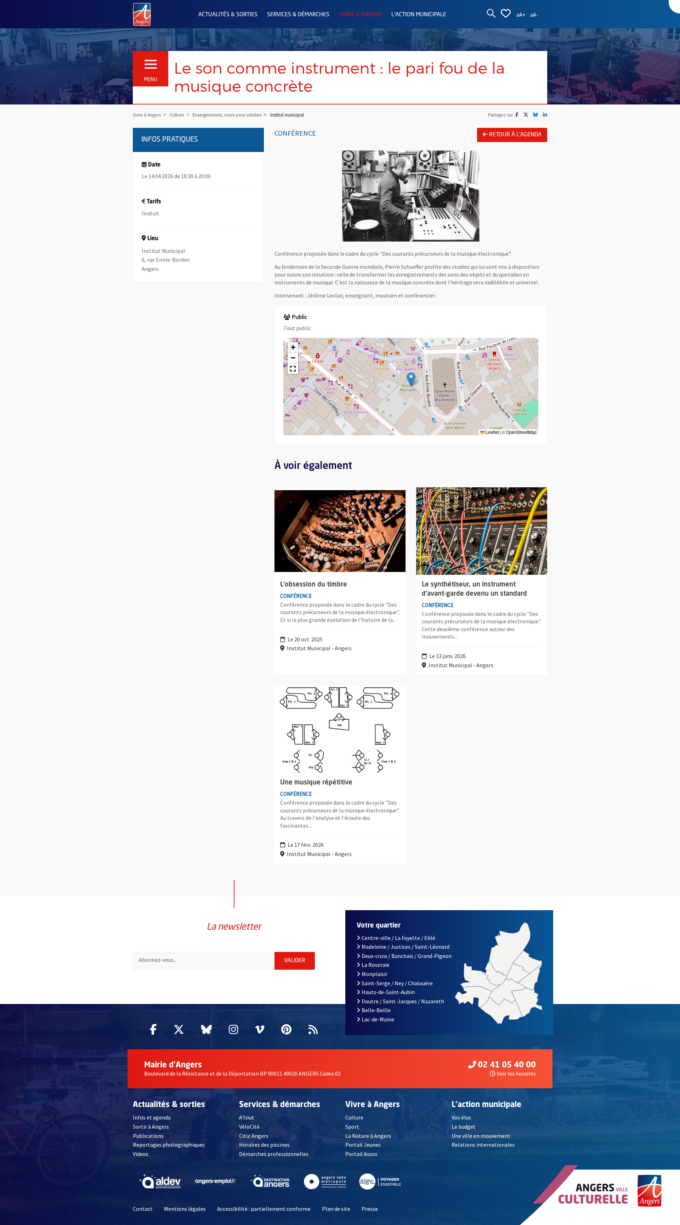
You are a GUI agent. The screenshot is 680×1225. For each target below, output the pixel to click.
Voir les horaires (516, 1073)
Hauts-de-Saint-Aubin (388, 992)
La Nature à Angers (368, 1135)
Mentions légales (185, 1208)
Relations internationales (483, 1144)
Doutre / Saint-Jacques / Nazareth (403, 1001)
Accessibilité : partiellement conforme (264, 1208)
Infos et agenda (152, 1117)
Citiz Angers (253, 1135)
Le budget (464, 1126)
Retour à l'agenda (515, 135)
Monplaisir (374, 973)
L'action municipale (418, 15)
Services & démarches (298, 15)
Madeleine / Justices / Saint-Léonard (405, 946)
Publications (148, 1135)
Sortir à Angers (151, 1126)
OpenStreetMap (521, 432)
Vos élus (461, 1117)
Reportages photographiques (169, 1144)
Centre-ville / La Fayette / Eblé (398, 937)
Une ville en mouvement (481, 1135)
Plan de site (336, 1208)
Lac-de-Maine (378, 1019)
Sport (352, 1126)
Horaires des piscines (264, 1144)
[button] (411, 379)
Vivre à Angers (360, 15)
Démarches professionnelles (273, 1153)
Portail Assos (361, 1153)
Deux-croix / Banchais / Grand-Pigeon (407, 955)
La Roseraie (376, 964)
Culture (354, 1117)
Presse (370, 1208)
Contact (143, 1208)
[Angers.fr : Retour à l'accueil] (142, 13)
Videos (140, 1153)
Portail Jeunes (363, 1144)
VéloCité (249, 1126)
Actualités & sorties (227, 15)
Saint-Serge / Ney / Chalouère (397, 983)
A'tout (246, 1117)
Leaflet (491, 432)
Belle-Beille (376, 1010)
